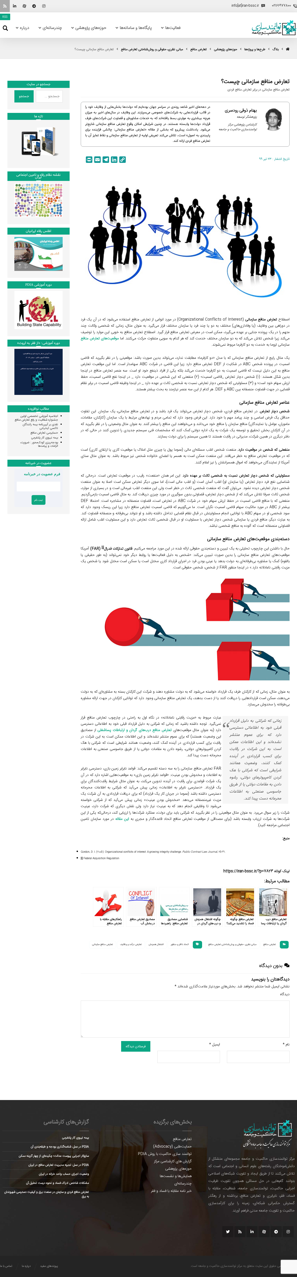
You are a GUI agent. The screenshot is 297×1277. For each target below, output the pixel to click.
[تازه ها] (38, 141)
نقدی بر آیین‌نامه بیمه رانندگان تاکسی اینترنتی (40, 426)
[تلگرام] (34, 6)
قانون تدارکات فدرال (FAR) (111, 549)
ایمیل (214, 1044)
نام (286, 1044)
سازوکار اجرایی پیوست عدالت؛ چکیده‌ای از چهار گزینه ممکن (54, 1156)
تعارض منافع (269, 944)
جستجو (24, 96)
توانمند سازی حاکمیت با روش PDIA (165, 1154)
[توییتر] (227, 1231)
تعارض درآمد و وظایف (131, 944)
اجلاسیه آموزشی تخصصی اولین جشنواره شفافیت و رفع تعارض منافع (36, 418)
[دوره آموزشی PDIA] (38, 310)
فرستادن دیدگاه (136, 1046)
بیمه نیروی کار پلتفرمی (44, 437)
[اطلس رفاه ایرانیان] (38, 254)
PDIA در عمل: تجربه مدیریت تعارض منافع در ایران (58, 1165)
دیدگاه (285, 994)
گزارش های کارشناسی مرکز (173, 1161)
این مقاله (122, 819)
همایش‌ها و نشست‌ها (176, 1176)
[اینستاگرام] (44, 6)
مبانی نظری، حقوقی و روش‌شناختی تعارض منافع (232, 944)
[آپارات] (24, 6)
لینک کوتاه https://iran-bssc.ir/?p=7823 (256, 871)
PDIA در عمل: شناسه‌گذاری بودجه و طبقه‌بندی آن (60, 1146)
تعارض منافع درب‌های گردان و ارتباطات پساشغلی (134, 730)
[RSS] (5, 6)
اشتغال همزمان (156, 944)
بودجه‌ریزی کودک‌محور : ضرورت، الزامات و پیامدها (39, 444)
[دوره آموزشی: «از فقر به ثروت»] (38, 372)
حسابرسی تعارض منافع (44, 432)
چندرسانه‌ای (183, 1184)
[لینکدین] (14, 6)
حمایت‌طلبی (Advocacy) (172, 1147)
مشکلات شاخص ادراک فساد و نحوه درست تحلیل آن (57, 1183)
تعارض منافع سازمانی (102, 944)
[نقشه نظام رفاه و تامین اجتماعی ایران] (38, 200)
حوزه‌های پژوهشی (178, 1169)
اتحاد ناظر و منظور (180, 944)
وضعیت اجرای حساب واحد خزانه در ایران (64, 1174)
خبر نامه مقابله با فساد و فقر (171, 1191)
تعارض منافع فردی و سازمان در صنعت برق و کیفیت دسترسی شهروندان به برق (46, 1194)
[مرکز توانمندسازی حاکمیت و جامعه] (274, 28)
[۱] (82, 858)
